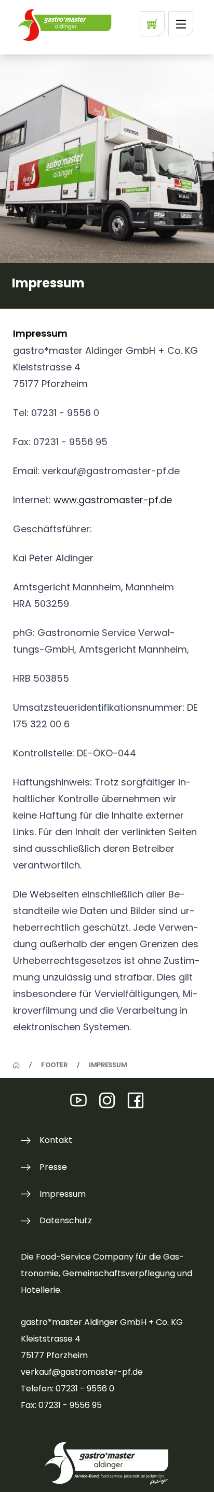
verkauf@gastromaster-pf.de (82, 1372)
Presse (53, 1167)
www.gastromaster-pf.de (113, 499)
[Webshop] (152, 23)
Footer (54, 1065)
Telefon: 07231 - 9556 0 (67, 1388)
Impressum (62, 1194)
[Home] (16, 1065)
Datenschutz (65, 1220)
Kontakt (55, 1140)
